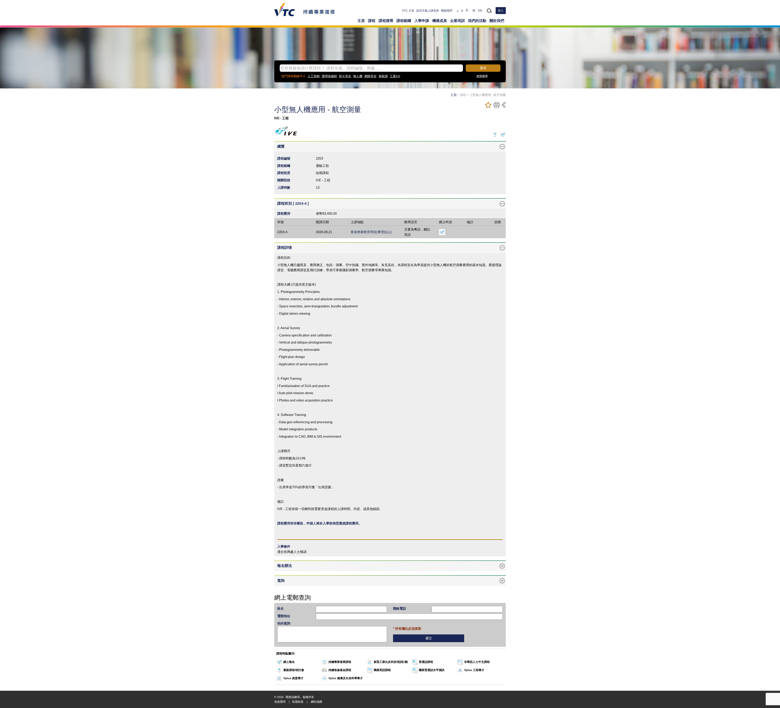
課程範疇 (403, 21)
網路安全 (370, 76)
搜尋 (483, 68)
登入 (501, 10)
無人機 (357, 76)
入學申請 (421, 21)
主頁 (361, 21)
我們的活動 (477, 21)
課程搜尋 (386, 21)
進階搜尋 (482, 76)
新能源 (383, 76)
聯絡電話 (399, 608)
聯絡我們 (446, 10)
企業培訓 (457, 21)
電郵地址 (283, 616)
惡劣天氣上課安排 (427, 10)
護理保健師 (329, 76)
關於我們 (497, 21)
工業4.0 (395, 76)
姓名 (280, 608)
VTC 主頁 (408, 10)
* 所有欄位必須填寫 (407, 628)
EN (480, 10)
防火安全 (345, 76)
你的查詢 (283, 623)
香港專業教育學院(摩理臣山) (371, 232)
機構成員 (439, 21)
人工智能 (314, 76)
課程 (371, 21)
